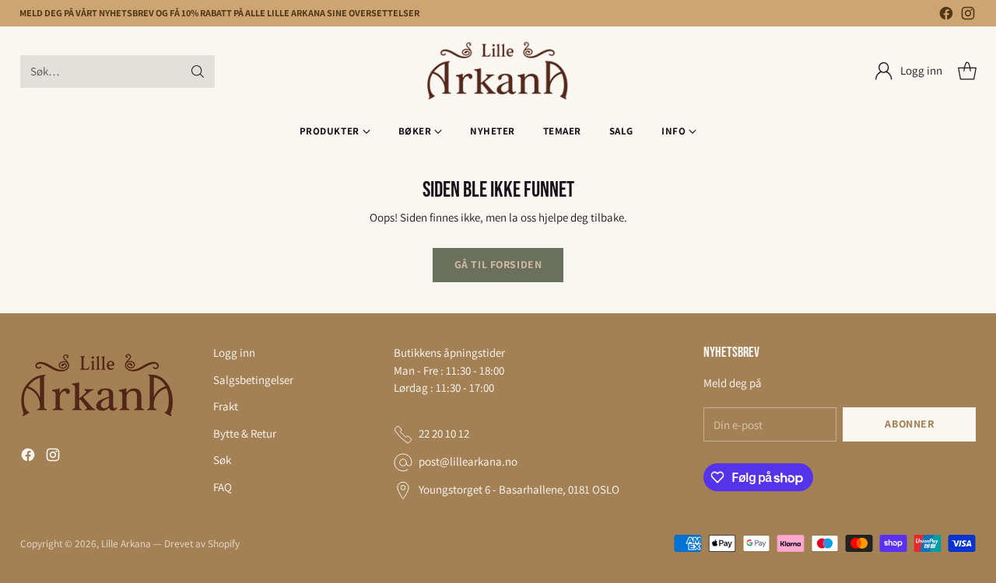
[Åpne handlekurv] (967, 71)
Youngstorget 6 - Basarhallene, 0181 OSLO (519, 489)
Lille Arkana (126, 543)
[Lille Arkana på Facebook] (946, 15)
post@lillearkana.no (468, 461)
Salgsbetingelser (253, 379)
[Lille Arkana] (498, 71)
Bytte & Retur (244, 433)
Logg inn (234, 352)
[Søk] (198, 71)
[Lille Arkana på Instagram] (968, 15)
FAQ (222, 487)
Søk (222, 459)
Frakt (225, 406)
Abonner (909, 424)
